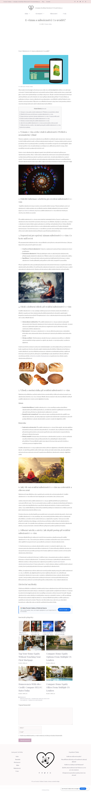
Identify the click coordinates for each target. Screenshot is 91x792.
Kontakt (48, 1)
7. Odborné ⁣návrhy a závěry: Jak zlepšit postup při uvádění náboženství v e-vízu (40, 125)
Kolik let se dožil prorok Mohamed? (74, 764)
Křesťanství (39, 13)
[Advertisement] (45, 36)
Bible (17, 765)
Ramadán (17, 759)
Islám (26, 13)
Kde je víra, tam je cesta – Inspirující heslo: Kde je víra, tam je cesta (34, 698)
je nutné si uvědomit (28, 210)
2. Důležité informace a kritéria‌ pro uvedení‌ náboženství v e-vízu (36, 114)
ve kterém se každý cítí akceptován (39, 356)
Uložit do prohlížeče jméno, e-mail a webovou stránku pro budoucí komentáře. (41, 735)
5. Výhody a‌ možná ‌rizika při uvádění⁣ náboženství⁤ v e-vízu (34, 120)
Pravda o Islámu (48, 24)
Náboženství (53, 13)
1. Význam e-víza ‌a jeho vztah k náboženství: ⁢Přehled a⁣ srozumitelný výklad (39, 112)
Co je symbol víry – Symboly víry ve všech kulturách (31, 700)
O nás (64, 13)
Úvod (19, 51)
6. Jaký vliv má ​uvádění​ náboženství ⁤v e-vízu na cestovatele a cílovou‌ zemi (38, 123)
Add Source (83, 788)
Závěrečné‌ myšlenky (24, 127)
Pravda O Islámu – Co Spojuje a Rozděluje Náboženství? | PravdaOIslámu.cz (22, 1)
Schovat (44, 108)
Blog (43, 1)
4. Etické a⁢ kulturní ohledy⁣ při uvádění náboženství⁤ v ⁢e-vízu (34, 118)
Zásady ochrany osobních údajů (51, 781)
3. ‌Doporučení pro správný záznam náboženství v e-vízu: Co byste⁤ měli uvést (39, 116)
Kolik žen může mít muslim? (74, 756)
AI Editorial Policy (45, 790)
